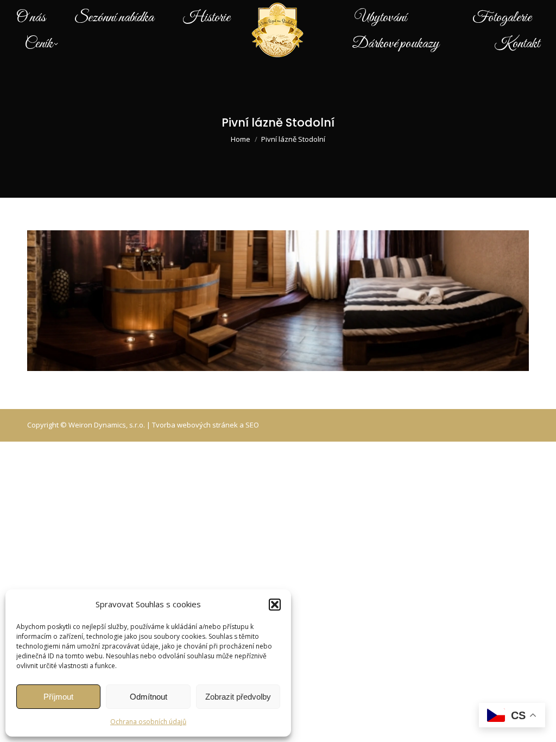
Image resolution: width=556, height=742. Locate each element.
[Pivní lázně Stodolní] (278, 300)
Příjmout (58, 696)
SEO (252, 425)
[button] (274, 604)
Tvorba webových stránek (195, 425)
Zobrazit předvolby (238, 696)
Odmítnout (148, 696)
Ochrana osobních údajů (148, 721)
